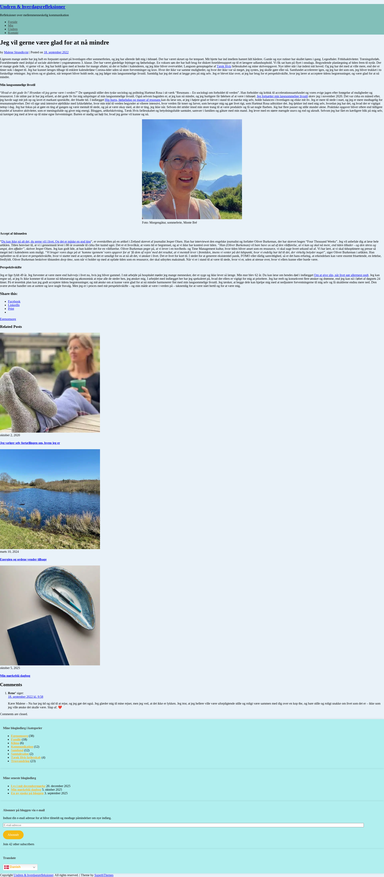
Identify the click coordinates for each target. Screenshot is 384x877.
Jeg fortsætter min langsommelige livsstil (282, 96)
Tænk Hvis (224, 66)
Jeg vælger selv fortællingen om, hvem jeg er (30, 443)
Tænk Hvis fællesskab (26, 757)
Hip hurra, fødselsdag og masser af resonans (133, 100)
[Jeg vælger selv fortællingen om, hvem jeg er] (50, 431)
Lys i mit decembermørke (28, 786)
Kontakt (13, 32)
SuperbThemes (103, 875)
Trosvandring (20, 761)
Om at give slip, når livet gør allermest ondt (341, 275)
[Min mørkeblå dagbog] (50, 664)
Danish (15, 867)
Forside (12, 22)
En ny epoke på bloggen (27, 793)
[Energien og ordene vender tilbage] (50, 548)
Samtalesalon (20, 754)
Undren (13, 29)
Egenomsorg (8, 319)
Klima (15, 743)
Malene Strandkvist (16, 52)
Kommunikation (22, 746)
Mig (10, 25)
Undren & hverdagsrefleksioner (32, 6)
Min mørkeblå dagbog (15, 675)
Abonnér (13, 834)
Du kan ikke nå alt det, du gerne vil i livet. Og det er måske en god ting (46, 241)
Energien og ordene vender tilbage (23, 559)
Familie (16, 739)
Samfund (17, 750)
